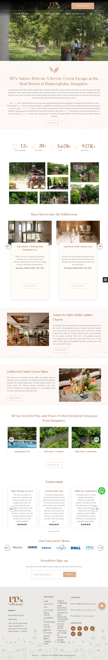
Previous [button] (8, 246)
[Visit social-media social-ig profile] (73, 634)
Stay (38, 13)
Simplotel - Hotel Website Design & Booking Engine (58, 655)
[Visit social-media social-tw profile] (79, 634)
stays (14, 103)
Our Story (22, 13)
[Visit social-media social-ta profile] (73, 628)
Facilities (47, 630)
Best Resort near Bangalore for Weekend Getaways (62, 617)
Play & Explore (47, 626)
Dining (20, 105)
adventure (24, 113)
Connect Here (47, 643)
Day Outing (53, 13)
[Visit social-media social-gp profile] (86, 628)
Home (46, 601)
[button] (102, 606)
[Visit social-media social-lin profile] (92, 628)
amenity (67, 110)
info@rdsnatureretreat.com (86, 604)
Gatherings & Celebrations (49, 620)
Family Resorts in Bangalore (62, 608)
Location (48, 633)
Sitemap (35, 655)
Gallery (47, 636)
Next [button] (99, 246)
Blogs (46, 639)
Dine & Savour (75, 13)
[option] (30, 252)
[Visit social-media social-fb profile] (79, 628)
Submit (69, 574)
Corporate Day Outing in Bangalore (62, 634)
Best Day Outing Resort (60, 626)
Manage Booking (61, 641)
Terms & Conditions (62, 602)
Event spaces (26, 108)
